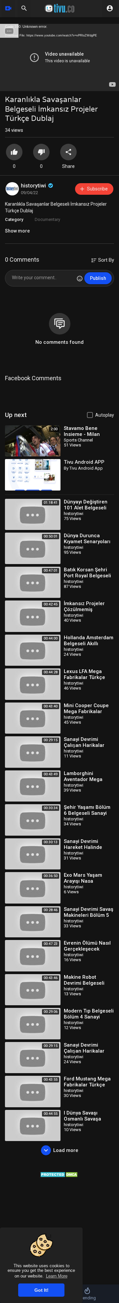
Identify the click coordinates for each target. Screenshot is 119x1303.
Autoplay (104, 415)
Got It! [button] (41, 1290)
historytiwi (34, 185)
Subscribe (97, 188)
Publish (98, 278)
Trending (87, 1297)
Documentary (47, 219)
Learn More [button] (56, 1276)
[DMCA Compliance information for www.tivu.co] (59, 1173)
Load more (65, 1150)
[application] (59, 57)
